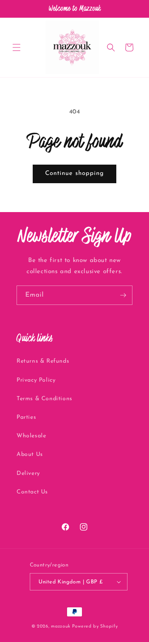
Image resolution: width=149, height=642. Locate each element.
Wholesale (31, 436)
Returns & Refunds (43, 361)
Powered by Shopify (95, 626)
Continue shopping (74, 173)
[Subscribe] (123, 295)
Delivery (28, 473)
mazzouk (60, 626)
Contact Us (32, 492)
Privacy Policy (36, 380)
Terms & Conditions (44, 399)
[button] (16, 47)
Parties (26, 417)
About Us (30, 454)
